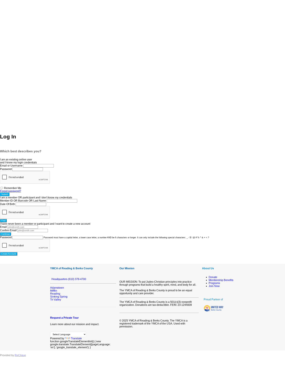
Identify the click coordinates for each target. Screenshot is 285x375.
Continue (5, 234)
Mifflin (53, 290)
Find (3, 220)
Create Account (8, 254)
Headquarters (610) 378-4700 (68, 279)
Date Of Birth (7, 204)
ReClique (20, 355)
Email (3, 226)
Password (6, 169)
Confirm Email (8, 230)
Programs (214, 283)
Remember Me (12, 188)
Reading (55, 293)
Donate (213, 277)
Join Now (214, 286)
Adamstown (57, 287)
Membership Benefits (221, 280)
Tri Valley (55, 299)
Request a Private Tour (64, 317)
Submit (4, 194)
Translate (76, 338)
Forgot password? (10, 191)
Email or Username (11, 165)
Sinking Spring (58, 296)
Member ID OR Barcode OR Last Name (23, 200)
